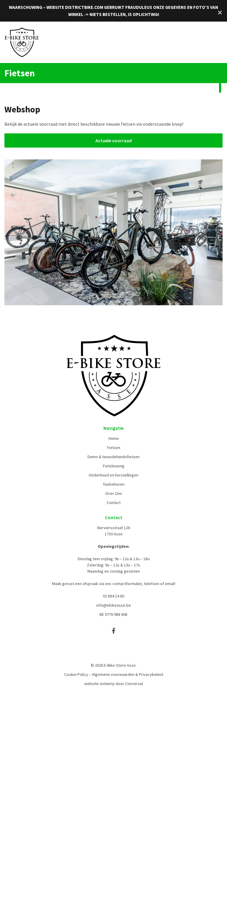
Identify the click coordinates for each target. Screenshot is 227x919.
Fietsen (113, 447)
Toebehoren (113, 484)
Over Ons (113, 493)
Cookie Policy (76, 674)
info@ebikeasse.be (113, 605)
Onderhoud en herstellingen (113, 475)
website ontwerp (99, 683)
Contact (114, 502)
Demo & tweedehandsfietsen (113, 456)
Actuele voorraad (113, 140)
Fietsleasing (113, 466)
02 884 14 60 (113, 596)
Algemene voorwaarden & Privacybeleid (127, 674)
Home (113, 438)
